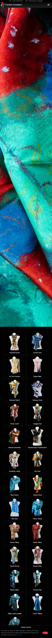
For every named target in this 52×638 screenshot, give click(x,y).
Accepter (45, 632)
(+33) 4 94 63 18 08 (17, 1)
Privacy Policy (19, 635)
